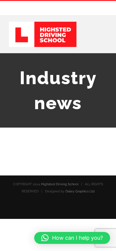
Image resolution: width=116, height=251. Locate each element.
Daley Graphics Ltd (80, 191)
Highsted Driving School (60, 184)
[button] (72, 238)
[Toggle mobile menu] (104, 32)
